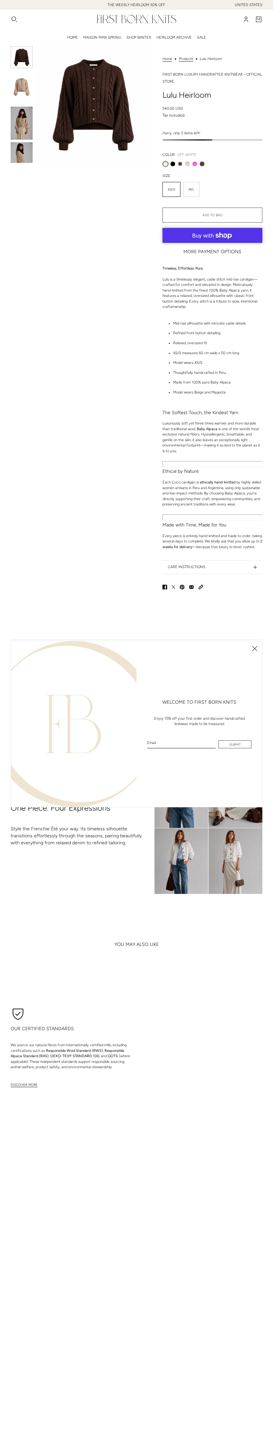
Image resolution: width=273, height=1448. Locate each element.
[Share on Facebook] (164, 587)
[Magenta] (194, 164)
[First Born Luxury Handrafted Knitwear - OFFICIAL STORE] (136, 19)
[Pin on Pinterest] (182, 587)
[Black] (172, 164)
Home (167, 59)
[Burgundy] (180, 164)
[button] (200, 587)
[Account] (246, 19)
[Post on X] (173, 587)
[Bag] (258, 19)
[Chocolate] (202, 164)
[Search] (14, 19)
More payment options (212, 252)
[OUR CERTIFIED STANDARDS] (18, 1013)
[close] (254, 648)
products (186, 59)
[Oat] (187, 164)
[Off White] (165, 164)
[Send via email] (191, 587)
